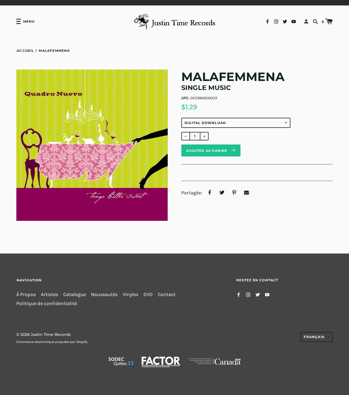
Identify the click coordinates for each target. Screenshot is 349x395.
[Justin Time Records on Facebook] (267, 21)
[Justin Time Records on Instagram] (276, 21)
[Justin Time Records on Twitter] (285, 21)
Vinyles (130, 294)
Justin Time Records (51, 334)
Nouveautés (104, 294)
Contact (167, 294)
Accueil (25, 51)
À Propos (26, 294)
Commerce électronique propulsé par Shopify (52, 342)
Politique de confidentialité (46, 303)
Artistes (49, 294)
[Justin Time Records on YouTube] (293, 21)
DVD (148, 294)
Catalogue (74, 294)
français (314, 337)
